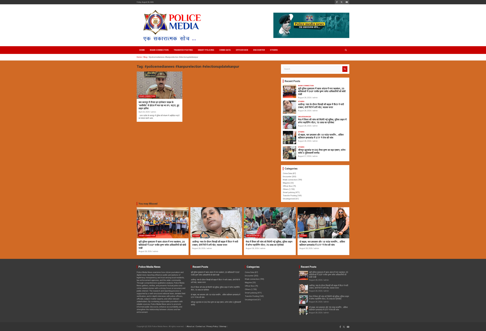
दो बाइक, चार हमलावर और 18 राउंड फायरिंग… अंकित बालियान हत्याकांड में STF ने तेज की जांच (321, 136)
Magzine (286, 183)
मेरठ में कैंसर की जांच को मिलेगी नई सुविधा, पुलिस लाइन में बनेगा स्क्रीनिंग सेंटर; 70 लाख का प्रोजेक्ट (322, 121)
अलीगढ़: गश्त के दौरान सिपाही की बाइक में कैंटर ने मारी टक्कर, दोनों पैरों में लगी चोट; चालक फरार (321, 106)
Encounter (259, 50)
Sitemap (222, 326)
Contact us (200, 326)
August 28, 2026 (304, 98)
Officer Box (242, 50)
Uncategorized (304, 117)
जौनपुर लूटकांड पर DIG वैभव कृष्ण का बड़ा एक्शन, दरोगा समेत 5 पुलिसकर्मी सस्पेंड (321, 151)
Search (344, 69)
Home (142, 50)
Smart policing (206, 50)
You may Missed (147, 203)
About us (190, 326)
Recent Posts (292, 81)
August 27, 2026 (304, 156)
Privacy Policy (212, 326)
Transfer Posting (183, 50)
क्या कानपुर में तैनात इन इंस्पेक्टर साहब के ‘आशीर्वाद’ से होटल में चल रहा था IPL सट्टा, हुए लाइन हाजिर (159, 105)
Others (274, 50)
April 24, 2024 (144, 112)
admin (153, 112)
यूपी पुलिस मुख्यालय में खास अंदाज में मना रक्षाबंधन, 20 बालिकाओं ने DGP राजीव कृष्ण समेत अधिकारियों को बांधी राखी (322, 91)
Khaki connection (159, 50)
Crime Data (225, 50)
